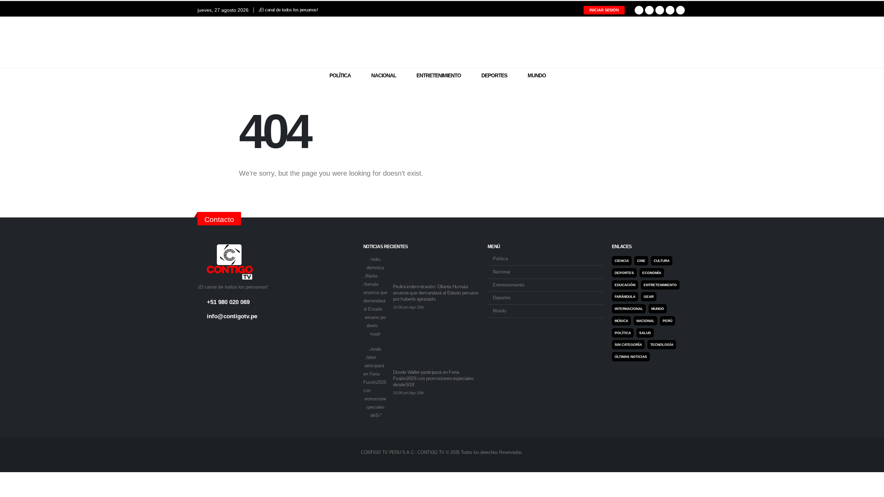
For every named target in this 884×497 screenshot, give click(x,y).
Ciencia (622, 261)
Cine (641, 261)
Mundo (537, 75)
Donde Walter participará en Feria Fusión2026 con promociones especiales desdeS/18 (433, 378)
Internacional (629, 309)
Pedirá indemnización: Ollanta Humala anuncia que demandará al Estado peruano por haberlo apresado (436, 293)
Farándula (625, 297)
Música (621, 321)
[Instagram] (659, 10)
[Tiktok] (680, 10)
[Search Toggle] (682, 76)
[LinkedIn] (670, 10)
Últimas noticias (631, 357)
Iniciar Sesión (604, 10)
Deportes (494, 75)
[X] (649, 10)
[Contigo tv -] (442, 42)
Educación (625, 285)
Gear (649, 297)
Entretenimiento (438, 75)
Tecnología (661, 345)
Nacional (383, 75)
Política (340, 75)
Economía (651, 273)
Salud (645, 333)
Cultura (662, 261)
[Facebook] (639, 10)
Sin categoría (628, 345)
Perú (667, 321)
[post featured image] (375, 296)
